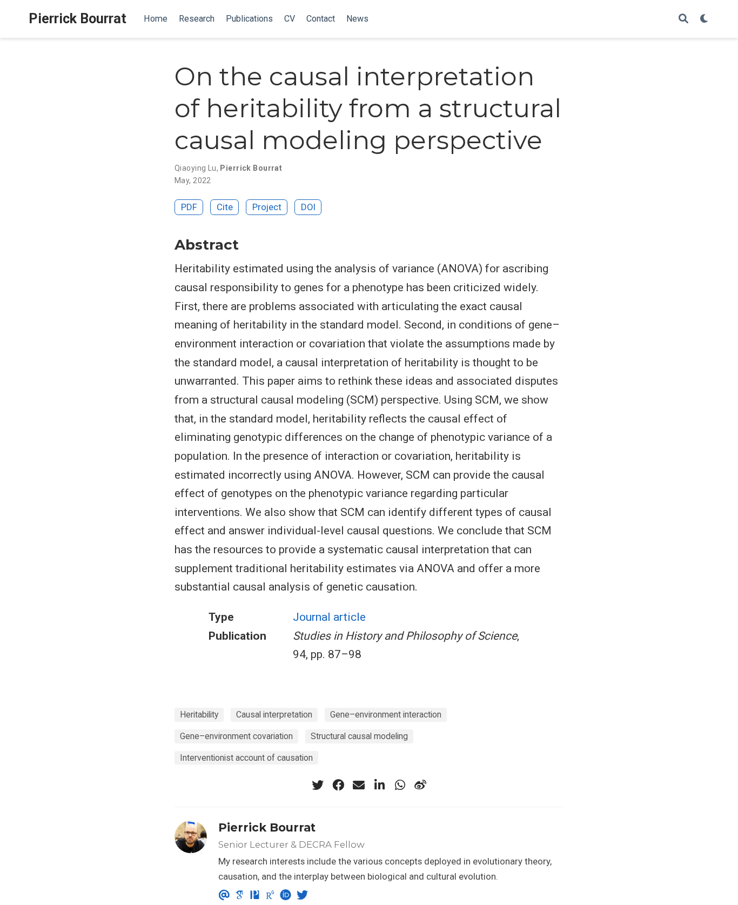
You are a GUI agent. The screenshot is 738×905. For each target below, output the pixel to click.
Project (266, 207)
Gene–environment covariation (236, 736)
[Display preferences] (704, 19)
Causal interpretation (274, 714)
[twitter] (318, 785)
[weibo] (420, 785)
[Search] (683, 19)
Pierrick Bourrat (77, 18)
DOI (308, 207)
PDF (189, 207)
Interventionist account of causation (246, 758)
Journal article (329, 617)
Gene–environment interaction (385, 714)
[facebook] (338, 785)
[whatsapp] (400, 785)
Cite (225, 207)
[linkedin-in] (379, 785)
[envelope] (359, 785)
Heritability (199, 714)
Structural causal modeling (359, 736)
